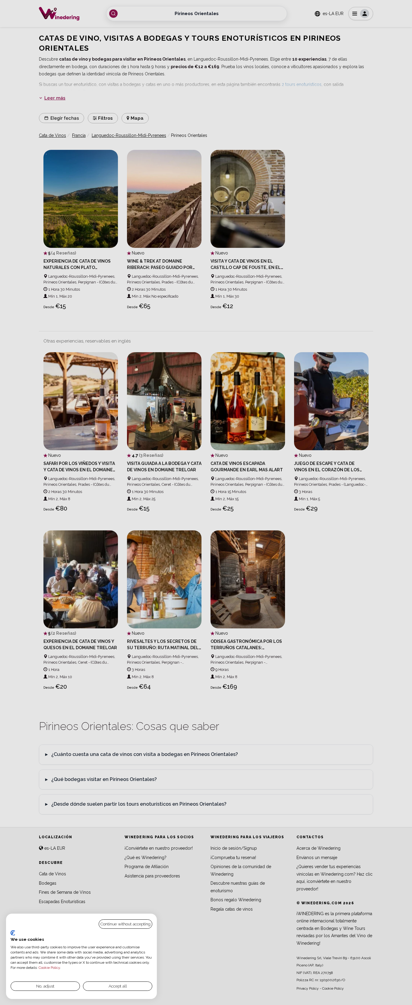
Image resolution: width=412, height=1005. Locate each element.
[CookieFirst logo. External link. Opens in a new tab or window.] (13, 933)
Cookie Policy (49, 967)
